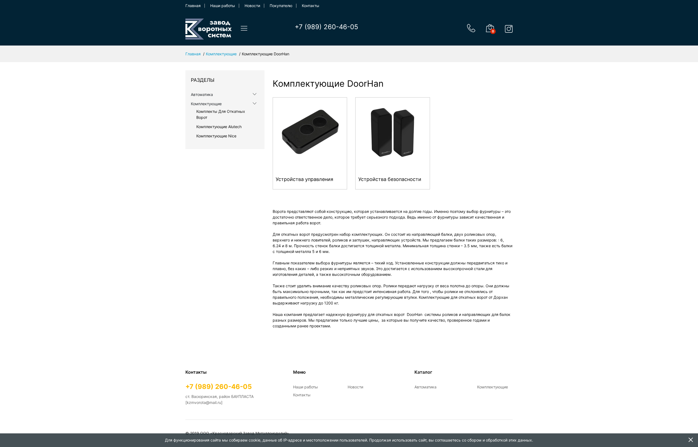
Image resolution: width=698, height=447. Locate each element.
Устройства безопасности (389, 179)
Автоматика (202, 94)
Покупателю (281, 5)
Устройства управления (304, 179)
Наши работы (222, 5)
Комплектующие (221, 54)
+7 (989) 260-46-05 (326, 27)
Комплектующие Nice (216, 136)
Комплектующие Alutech (219, 126)
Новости (252, 5)
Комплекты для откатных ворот (220, 114)
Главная (193, 5)
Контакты (310, 5)
